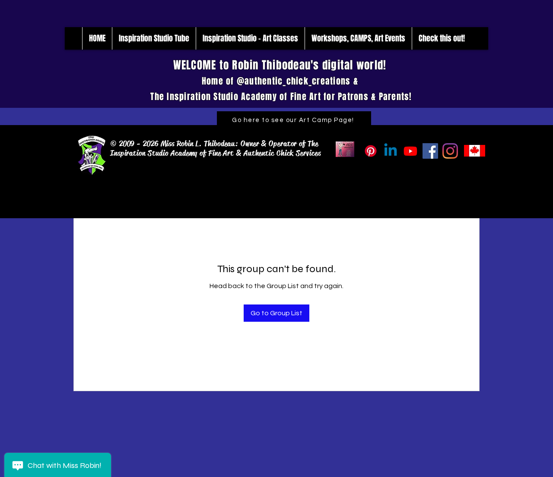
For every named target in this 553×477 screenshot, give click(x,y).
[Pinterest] (370, 151)
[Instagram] (450, 151)
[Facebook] (430, 151)
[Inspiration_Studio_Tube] (410, 151)
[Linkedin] (390, 151)
